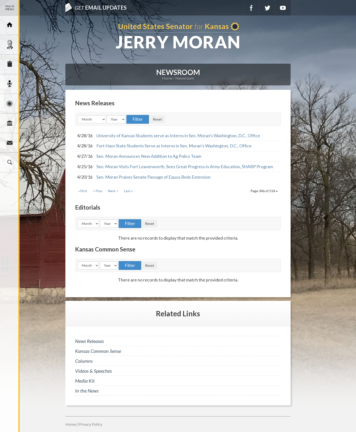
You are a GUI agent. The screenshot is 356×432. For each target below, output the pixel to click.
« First (82, 191)
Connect (9, 142)
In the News (87, 391)
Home (167, 78)
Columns (84, 361)
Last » (128, 191)
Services (9, 64)
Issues (9, 103)
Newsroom (9, 84)
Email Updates (101, 7)
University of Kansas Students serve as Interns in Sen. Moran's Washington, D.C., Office (178, 135)
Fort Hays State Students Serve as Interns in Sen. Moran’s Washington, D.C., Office (174, 145)
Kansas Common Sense (98, 351)
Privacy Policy (90, 424)
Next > (113, 191)
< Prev (97, 191)
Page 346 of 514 (263, 191)
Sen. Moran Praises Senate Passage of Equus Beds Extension (153, 177)
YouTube (283, 7)
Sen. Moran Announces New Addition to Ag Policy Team (148, 156)
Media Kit (85, 381)
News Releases (89, 341)
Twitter (267, 7)
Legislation (9, 123)
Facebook (251, 7)
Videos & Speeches (93, 371)
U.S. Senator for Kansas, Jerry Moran (178, 35)
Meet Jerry (9, 44)
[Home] (9, 25)
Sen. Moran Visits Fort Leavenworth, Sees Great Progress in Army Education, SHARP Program (184, 166)
